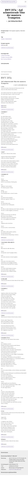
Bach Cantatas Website (6, 59)
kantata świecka (8, 38)
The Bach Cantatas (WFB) (6, 57)
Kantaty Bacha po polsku (9, 1)
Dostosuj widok (22, 6)
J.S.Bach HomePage (5, 55)
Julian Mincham (17, 469)
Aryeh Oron (11, 469)
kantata (3, 38)
